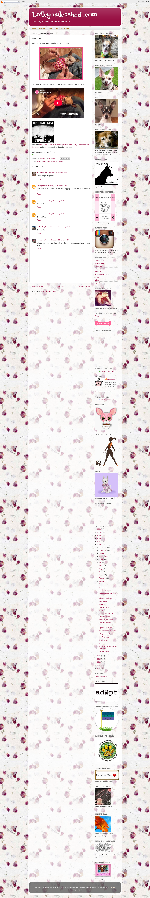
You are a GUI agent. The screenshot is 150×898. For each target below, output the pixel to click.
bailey (39, 161)
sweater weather (104, 590)
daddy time (102, 604)
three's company (104, 637)
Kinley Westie (42, 172)
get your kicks (103, 587)
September (103, 556)
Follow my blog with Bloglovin (105, 676)
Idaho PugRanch (43, 227)
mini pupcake (103, 601)
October (102, 553)
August (101, 559)
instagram (98, 266)
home (34, 28)
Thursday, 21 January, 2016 (57, 172)
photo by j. (54, 161)
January (102, 581)
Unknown (40, 201)
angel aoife (65, 28)
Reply (39, 179)
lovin (48, 161)
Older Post (84, 286)
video (61, 161)
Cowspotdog (42, 186)
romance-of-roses (43, 240)
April (101, 572)
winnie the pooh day (106, 613)
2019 (99, 535)
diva (100, 584)
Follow (97, 316)
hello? (101, 610)
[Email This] (61, 158)
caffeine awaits (104, 607)
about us (42, 28)
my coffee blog (100, 283)
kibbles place (99, 260)
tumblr (97, 277)
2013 (99, 662)
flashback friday (104, 616)
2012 (99, 665)
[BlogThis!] (63, 158)
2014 (99, 659)
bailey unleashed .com (65, 15)
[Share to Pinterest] (69, 158)
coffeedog (42, 158)
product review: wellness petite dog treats (107, 627)
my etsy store (99, 263)
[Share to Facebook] (67, 158)
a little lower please (105, 598)
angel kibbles (53, 28)
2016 (99, 544)
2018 (99, 538)
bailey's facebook (101, 274)
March (101, 575)
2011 (99, 668)
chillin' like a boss (105, 623)
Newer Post (37, 286)
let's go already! (104, 634)
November (103, 550)
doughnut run (103, 640)
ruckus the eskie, (45, 145)
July (100, 562)
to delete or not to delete (107, 631)
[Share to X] (65, 158)
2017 (99, 541)
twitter (97, 280)
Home (61, 286)
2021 (99, 529)
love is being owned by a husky (65, 145)
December (103, 547)
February (102, 578)
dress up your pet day (106, 620)
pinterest (98, 269)
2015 (99, 656)
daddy (44, 161)
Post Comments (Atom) (49, 291)
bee (100, 643)
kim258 (112, 887)
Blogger (79, 890)
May (100, 569)
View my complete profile (103, 392)
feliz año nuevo (104, 651)
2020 (99, 532)
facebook (98, 272)
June (101, 566)
